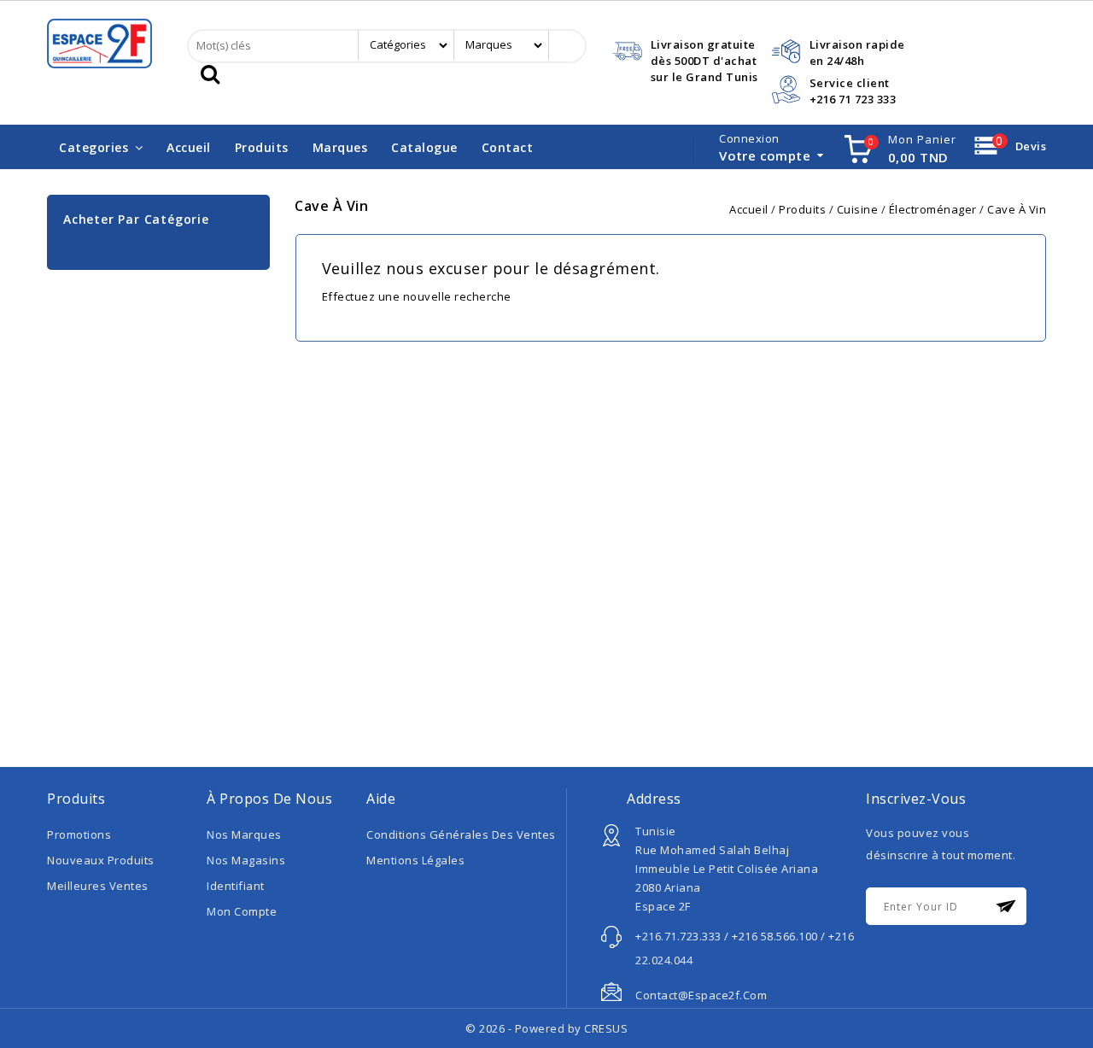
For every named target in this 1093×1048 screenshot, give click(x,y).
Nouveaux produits (101, 860)
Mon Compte (242, 911)
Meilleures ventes (98, 885)
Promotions (79, 834)
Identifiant (236, 885)
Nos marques (244, 834)
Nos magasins (246, 860)
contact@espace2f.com (701, 995)
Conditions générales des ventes (461, 834)
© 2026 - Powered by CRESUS (546, 1028)
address (654, 798)
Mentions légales (415, 860)
